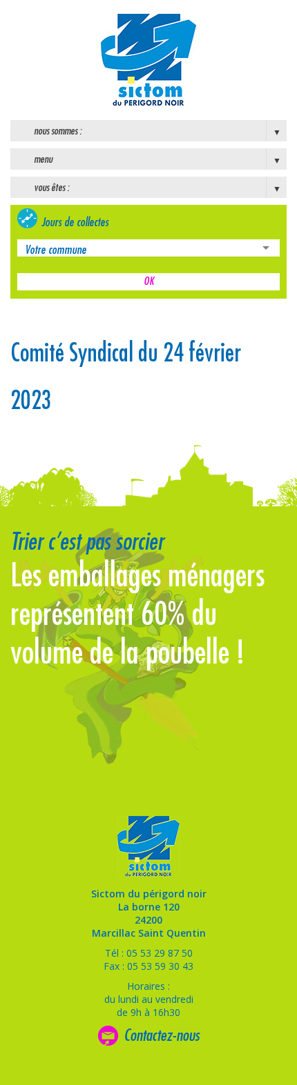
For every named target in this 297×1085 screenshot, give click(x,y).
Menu (43, 159)
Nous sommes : (58, 131)
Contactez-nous (162, 1035)
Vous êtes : (51, 187)
